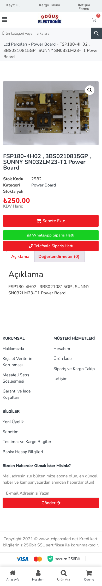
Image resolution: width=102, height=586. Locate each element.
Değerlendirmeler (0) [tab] (59, 256)
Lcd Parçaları (15, 44)
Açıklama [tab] (20, 256)
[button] (9, 19)
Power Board (43, 44)
